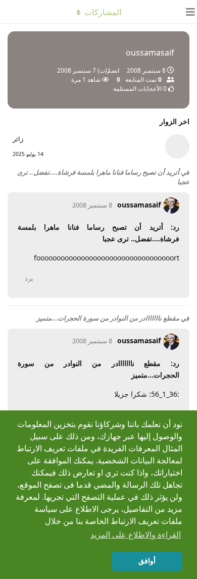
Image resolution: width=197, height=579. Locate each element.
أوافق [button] (147, 561)
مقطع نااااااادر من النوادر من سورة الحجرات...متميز (107, 318)
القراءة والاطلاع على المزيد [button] (135, 535)
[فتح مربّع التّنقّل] (187, 11)
